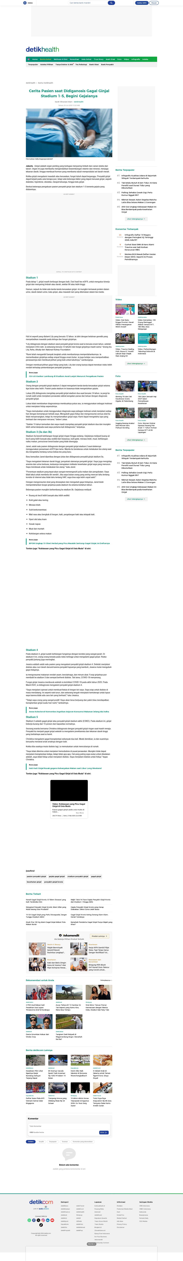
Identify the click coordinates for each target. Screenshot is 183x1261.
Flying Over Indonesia (102, 1233)
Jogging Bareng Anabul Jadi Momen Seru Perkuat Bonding (125, 425)
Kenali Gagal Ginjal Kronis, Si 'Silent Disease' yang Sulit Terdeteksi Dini (46, 901)
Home (35, 59)
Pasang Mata (99, 1209)
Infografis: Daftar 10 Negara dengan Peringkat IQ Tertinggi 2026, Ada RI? (139, 237)
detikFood (80, 1209)
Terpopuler (33, 64)
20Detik (79, 1221)
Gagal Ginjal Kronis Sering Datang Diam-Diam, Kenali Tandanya (89, 916)
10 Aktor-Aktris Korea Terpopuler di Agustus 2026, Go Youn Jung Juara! (80, 1102)
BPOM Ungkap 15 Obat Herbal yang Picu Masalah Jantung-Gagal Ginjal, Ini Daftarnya (69, 543)
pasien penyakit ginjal (36, 876)
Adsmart (97, 1212)
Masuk (154, 3)
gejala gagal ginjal (57, 876)
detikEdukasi (65, 1209)
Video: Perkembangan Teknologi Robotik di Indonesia (147, 351)
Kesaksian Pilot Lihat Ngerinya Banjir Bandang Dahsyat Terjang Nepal (34, 1074)
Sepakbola (64, 1224)
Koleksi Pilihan (46, 64)
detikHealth (30, 83)
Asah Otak (110, 59)
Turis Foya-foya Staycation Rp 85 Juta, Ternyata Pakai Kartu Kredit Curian (102, 1102)
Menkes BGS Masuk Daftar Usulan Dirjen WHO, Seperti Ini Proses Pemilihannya (140, 257)
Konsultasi (74, 59)
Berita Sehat (45, 59)
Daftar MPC (142, 3)
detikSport (64, 1221)
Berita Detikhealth (45, 83)
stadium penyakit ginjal (78, 876)
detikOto (64, 1227)
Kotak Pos (120, 1215)
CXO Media (143, 1221)
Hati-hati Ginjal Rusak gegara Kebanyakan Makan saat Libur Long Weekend (65, 768)
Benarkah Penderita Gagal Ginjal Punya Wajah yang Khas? (91, 923)
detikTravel (80, 1206)
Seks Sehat (86, 59)
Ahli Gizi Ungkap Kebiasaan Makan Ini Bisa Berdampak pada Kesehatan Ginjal (139, 209)
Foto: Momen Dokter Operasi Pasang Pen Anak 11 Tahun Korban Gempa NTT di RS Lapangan (147, 427)
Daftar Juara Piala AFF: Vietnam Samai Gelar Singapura (35, 1100)
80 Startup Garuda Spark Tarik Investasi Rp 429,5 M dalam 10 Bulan (57, 1074)
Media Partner (122, 1218)
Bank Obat (94, 64)
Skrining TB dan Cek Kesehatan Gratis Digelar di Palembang (124, 399)
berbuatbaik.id (99, 1206)
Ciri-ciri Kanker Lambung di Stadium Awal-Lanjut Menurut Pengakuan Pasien (66, 376)
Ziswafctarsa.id (99, 1230)
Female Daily (143, 1218)
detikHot (64, 1218)
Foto (119, 59)
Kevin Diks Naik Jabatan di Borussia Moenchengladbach (79, 1073)
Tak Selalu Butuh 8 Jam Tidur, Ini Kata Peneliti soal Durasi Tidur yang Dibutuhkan (139, 185)
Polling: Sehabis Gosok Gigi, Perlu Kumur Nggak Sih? (137, 193)
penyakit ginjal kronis (53, 882)
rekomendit (98, 1240)
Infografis (135, 59)
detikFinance (65, 1212)
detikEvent (98, 1215)
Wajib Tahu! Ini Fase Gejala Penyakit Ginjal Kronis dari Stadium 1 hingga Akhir (90, 901)
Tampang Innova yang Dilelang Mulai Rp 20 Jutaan (57, 1100)
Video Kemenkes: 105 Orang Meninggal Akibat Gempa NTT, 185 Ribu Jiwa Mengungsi (147, 324)
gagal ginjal (96, 876)
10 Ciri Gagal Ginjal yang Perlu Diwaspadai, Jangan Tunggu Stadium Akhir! (46, 916)
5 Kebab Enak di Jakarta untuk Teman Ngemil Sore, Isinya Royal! (101, 1074)
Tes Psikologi (81, 64)
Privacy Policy (122, 1224)
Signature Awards (100, 1218)
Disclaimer (120, 1227)
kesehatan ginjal (34, 882)
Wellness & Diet (60, 59)
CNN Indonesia (144, 1206)
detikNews (64, 1206)
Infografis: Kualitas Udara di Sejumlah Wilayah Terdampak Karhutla (139, 177)
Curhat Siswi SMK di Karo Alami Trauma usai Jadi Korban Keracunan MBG (139, 247)
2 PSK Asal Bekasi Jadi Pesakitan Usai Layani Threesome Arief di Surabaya (38, 1007)
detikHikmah (80, 1227)
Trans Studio (98, 1224)
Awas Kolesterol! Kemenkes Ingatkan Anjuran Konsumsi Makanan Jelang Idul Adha (69, 712)
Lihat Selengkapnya (135, 219)
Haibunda (142, 1212)
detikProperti (65, 1230)
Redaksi (119, 1206)
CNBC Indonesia (145, 1209)
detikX (78, 1218)
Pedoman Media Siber (125, 1209)
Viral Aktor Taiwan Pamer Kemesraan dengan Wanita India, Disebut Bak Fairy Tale (97, 1007)
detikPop (79, 1230)
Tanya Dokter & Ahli (64, 64)
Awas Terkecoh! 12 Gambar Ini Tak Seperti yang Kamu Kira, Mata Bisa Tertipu (68, 1007)
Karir (118, 1212)
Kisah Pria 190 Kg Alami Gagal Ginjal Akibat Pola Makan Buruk (45, 923)
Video (126, 59)
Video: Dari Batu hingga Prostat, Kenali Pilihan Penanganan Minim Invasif (125, 323)
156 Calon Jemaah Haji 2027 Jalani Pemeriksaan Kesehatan (147, 400)
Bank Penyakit (107, 64)
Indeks (145, 59)
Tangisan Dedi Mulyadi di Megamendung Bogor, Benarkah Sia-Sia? (69, 1036)
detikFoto (79, 1224)
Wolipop (79, 1215)
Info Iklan (120, 1221)
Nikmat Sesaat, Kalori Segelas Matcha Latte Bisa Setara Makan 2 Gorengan (139, 201)
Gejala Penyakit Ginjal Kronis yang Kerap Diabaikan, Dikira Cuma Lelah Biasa (87, 908)
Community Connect (101, 1243)
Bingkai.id (97, 1227)
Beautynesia (143, 1215)
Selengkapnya (105, 980)
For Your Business (100, 1237)
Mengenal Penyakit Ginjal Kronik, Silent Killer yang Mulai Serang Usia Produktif (46, 908)
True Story (98, 59)
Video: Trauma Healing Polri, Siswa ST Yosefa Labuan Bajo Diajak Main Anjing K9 (125, 352)
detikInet (64, 1215)
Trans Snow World (100, 1221)
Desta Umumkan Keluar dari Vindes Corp (37, 1035)
